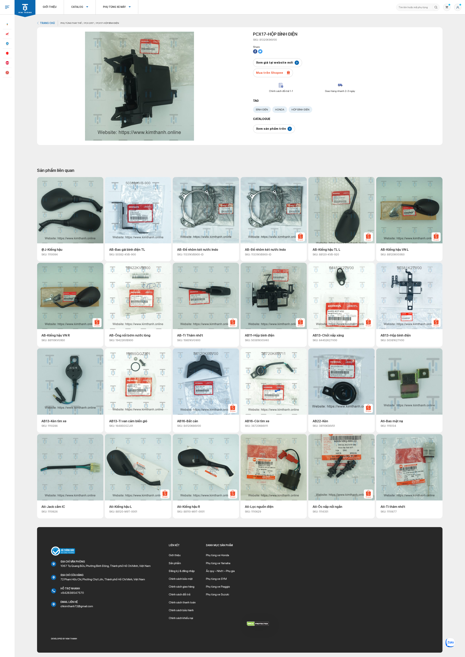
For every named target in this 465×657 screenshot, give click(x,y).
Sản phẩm (175, 563)
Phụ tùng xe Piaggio (218, 586)
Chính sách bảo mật (181, 579)
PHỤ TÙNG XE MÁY (114, 6)
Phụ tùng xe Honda (217, 555)
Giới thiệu (49, 6)
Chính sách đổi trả (179, 594)
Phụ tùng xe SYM (216, 579)
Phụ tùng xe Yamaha (218, 563)
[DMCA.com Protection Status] (258, 623)
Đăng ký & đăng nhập (182, 571)
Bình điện (262, 109)
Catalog (77, 6)
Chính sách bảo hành (181, 610)
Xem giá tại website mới (274, 62)
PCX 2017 (89, 23)
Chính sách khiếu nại (181, 618)
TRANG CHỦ (47, 23)
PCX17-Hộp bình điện (107, 23)
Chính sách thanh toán (182, 602)
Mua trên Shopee (269, 72)
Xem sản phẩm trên (271, 128)
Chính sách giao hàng (181, 586)
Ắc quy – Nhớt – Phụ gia (220, 571)
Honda (279, 109)
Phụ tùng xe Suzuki (217, 594)
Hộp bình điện (300, 109)
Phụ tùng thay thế (71, 23)
